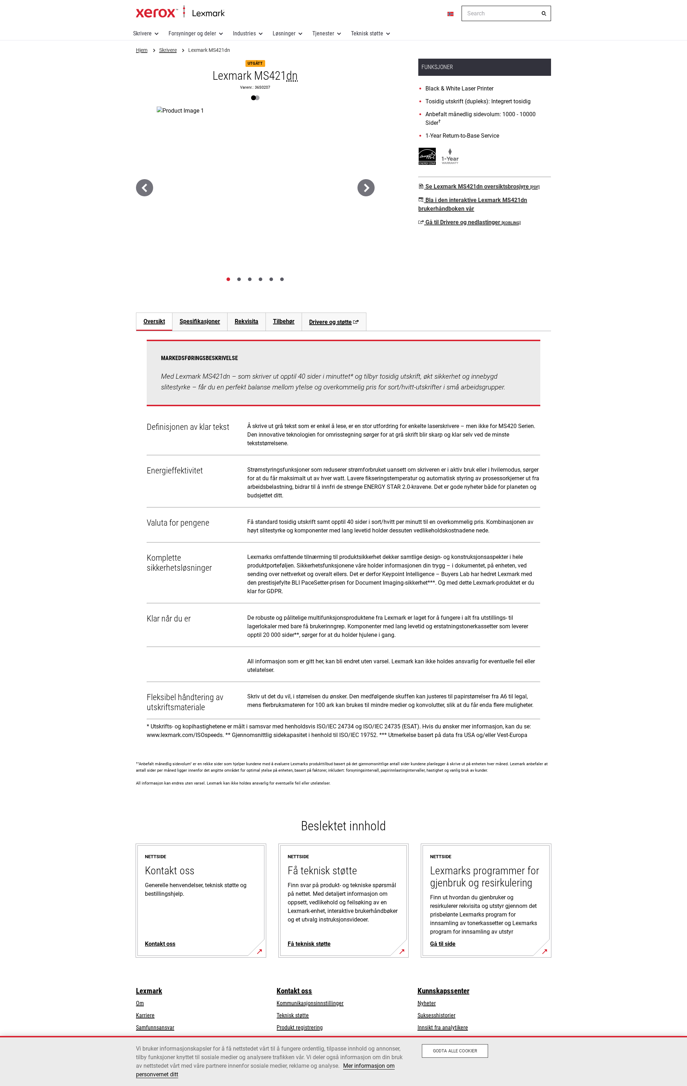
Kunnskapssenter (443, 991)
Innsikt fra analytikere (443, 1027)
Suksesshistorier (436, 1015)
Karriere (145, 1015)
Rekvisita (246, 321)
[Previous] (144, 187)
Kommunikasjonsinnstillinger (310, 1003)
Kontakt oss (294, 991)
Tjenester (323, 33)
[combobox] (506, 13)
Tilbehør (283, 321)
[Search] (544, 13)
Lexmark (149, 991)
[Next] (366, 187)
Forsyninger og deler (192, 33)
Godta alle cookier (455, 1050)
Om (140, 1003)
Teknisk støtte (367, 33)
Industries (244, 33)
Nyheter (427, 1003)
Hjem (180, 12)
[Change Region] (450, 13)
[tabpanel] (343, 541)
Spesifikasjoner (200, 321)
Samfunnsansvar (155, 1027)
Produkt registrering (300, 1027)
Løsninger (284, 33)
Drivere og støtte (330, 322)
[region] (343, 1061)
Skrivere (142, 33)
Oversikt (154, 321)
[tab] (228, 279)
